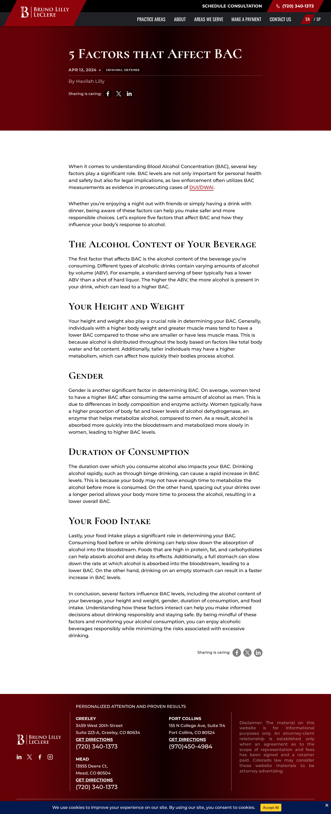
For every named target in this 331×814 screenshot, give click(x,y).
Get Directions (94, 739)
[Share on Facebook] (108, 94)
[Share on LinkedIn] (129, 94)
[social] (19, 757)
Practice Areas (151, 19)
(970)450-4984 (190, 746)
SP (319, 19)
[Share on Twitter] (119, 94)
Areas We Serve (208, 19)
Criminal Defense (123, 70)
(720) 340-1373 (298, 6)
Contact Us (280, 19)
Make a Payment (246, 19)
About (180, 19)
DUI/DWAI (201, 187)
